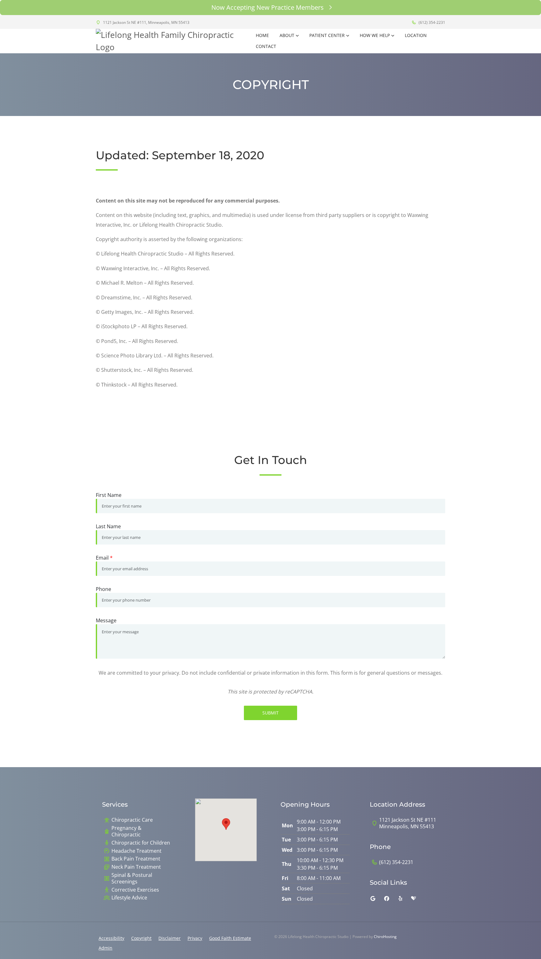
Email (104, 557)
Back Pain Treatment (135, 859)
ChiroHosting (385, 936)
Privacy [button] (195, 938)
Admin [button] (105, 948)
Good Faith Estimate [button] (230, 938)
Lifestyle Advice (129, 897)
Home (262, 35)
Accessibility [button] (111, 938)
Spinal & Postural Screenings (131, 878)
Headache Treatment (136, 851)
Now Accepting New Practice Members (267, 7)
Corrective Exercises (135, 890)
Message (106, 620)
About (287, 35)
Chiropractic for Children (140, 843)
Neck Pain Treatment (136, 867)
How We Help (375, 35)
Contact (266, 46)
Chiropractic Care (132, 820)
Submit (270, 713)
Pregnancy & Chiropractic (126, 831)
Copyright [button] (141, 938)
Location (416, 35)
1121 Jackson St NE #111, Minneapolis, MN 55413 (145, 22)
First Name (108, 495)
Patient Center (327, 35)
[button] (226, 824)
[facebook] (387, 898)
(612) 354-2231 (431, 22)
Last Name (108, 526)
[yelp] (400, 898)
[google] (373, 898)
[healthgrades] (413, 898)
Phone (103, 589)
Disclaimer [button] (169, 938)
